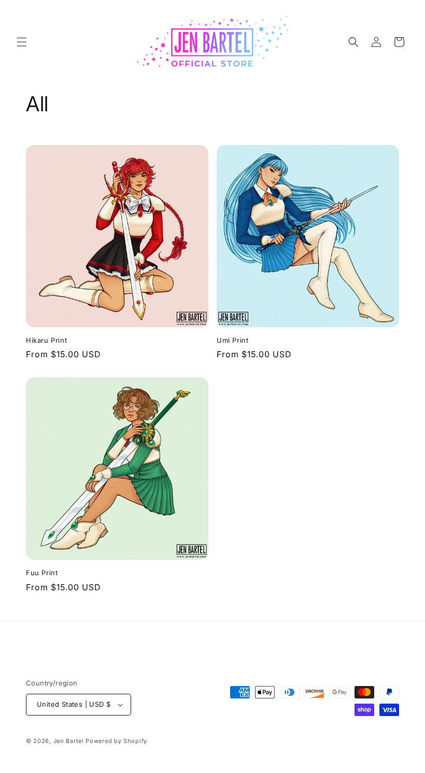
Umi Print (232, 340)
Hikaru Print (46, 340)
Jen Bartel (68, 741)
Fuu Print (42, 572)
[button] (21, 42)
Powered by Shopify (116, 741)
